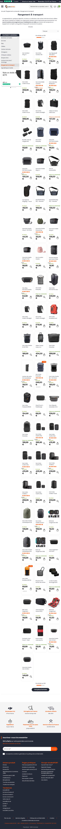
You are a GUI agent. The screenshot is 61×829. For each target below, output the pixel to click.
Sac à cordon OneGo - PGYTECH (39, 258)
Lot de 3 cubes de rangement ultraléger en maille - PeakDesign (53, 581)
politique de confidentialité (35, 754)
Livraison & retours (27, 774)
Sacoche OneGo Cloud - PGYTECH (27, 229)
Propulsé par (26, 827)
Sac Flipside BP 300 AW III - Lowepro (53, 54)
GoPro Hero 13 (6, 799)
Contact (24, 771)
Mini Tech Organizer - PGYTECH (25, 610)
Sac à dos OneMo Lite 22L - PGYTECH (40, 521)
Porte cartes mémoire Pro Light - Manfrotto (40, 639)
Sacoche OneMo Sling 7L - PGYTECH (40, 169)
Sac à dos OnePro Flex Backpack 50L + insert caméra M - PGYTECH (27, 464)
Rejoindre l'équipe (46, 767)
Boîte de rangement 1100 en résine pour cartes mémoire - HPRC (53, 521)
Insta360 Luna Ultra (8, 810)
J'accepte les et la (24, 754)
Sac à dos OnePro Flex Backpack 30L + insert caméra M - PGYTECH (40, 492)
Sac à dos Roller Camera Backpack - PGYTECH (40, 82)
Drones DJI (6, 767)
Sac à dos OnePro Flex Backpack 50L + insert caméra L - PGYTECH (40, 464)
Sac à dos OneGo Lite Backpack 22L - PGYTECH (27, 521)
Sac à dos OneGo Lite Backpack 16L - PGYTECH (27, 550)
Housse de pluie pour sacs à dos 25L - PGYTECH (53, 258)
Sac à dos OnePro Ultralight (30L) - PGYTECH (40, 111)
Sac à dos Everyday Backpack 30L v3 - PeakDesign (40, 140)
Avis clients (44, 780)
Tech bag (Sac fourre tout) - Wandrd (40, 610)
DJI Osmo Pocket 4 (8, 794)
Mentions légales (20, 818)
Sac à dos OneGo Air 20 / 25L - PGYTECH (27, 346)
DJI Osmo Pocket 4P (8, 792)
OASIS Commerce (34, 827)
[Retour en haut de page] (59, 578)
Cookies (52, 818)
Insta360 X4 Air (7, 801)
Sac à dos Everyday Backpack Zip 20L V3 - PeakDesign (40, 288)
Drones (5, 765)
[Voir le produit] (31, 62)
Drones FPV (6, 769)
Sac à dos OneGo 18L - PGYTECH (54, 377)
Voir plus (30, 27)
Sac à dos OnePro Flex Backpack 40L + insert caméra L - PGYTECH (54, 435)
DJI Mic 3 (5, 803)
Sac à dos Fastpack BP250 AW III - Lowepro (26, 406)
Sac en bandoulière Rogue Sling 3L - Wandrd (53, 169)
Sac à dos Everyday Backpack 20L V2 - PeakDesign (40, 375)
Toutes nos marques (9, 784)
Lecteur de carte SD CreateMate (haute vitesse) (27, 377)
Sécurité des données (28, 781)
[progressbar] (40, 37)
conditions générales (19, 754)
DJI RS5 (5, 806)
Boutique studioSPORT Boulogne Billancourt (47, 772)
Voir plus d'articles (40, 690)
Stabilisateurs (6, 778)
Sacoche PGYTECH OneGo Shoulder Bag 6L (53, 140)
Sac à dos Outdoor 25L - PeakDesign (39, 53)
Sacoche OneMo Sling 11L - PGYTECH (53, 229)
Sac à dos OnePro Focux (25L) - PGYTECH (26, 82)
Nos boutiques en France (48, 769)
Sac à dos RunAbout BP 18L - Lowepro (27, 579)
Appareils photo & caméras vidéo (10, 772)
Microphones (6, 780)
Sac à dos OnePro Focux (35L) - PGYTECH (26, 111)
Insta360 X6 (6, 790)
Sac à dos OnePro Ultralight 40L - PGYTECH (40, 317)
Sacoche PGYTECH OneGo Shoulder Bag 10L (27, 169)
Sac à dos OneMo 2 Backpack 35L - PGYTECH (26, 492)
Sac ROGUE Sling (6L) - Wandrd (53, 200)
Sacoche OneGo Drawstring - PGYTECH (40, 229)
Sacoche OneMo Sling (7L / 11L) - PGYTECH (27, 258)
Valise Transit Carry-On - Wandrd (39, 346)
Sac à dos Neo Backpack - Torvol (53, 82)
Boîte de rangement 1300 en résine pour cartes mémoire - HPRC (40, 550)
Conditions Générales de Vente (30, 820)
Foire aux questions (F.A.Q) (29, 765)
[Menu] (2, 6)
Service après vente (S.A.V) (29, 769)
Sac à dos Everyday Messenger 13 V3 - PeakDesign (53, 346)
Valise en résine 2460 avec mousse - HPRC (53, 111)
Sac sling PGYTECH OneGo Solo (27, 288)
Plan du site (7, 818)
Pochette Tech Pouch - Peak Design (26, 639)
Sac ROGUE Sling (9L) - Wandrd (40, 200)
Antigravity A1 (6, 808)
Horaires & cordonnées (28, 767)
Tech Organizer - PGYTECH (54, 550)
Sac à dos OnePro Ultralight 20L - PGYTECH (27, 317)
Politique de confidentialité (37, 818)
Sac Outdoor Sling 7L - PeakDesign (25, 53)
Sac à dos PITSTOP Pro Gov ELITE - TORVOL (53, 288)
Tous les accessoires (9, 782)
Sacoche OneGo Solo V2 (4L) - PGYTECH (53, 639)
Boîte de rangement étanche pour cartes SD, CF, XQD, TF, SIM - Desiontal (53, 610)
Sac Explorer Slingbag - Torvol (27, 200)
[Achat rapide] (57, 62)
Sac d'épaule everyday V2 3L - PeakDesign (53, 406)
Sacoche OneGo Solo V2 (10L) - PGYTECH (26, 668)
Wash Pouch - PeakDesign (39, 406)
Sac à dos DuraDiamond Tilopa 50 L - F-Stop (53, 317)
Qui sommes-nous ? (47, 765)
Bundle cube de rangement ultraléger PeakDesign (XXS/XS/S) (26, 140)
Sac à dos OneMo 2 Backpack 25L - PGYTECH (53, 463)
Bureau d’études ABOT (47, 778)
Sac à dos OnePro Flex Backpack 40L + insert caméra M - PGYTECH (40, 435)
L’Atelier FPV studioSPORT (48, 775)
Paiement (25, 776)
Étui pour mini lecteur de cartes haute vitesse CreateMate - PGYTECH (40, 581)
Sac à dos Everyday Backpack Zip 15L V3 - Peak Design (27, 435)
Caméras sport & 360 (9, 775)
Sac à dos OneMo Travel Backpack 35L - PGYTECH (53, 492)
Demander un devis (27, 778)
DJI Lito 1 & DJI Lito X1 (8, 797)
